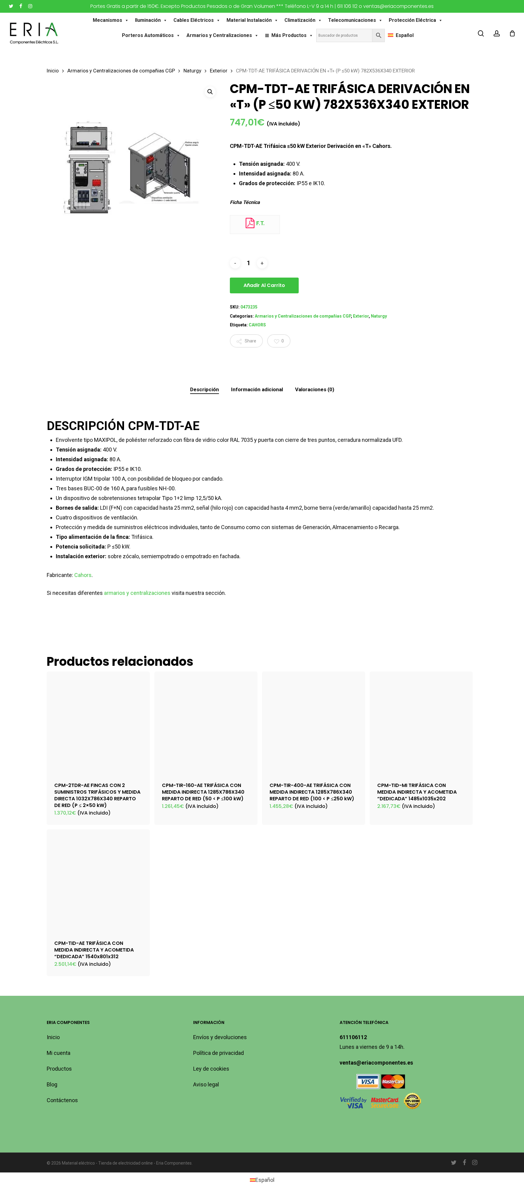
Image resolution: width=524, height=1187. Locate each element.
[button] (210, 91)
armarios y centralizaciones (137, 593)
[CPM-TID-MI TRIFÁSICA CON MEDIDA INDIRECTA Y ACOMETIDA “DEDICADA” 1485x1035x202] (421, 723)
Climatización (299, 20)
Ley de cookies (211, 1068)
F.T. (260, 223)
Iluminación (148, 20)
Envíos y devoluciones (220, 1037)
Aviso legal (206, 1084)
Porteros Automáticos (148, 35)
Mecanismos (107, 20)
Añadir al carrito (264, 285)
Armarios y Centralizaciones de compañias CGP (121, 71)
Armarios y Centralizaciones (219, 35)
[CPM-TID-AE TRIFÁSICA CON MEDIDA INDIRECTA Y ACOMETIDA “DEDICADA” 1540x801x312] (98, 880)
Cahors (83, 575)
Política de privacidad (218, 1053)
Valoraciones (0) (314, 389)
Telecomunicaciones (352, 20)
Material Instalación (249, 20)
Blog (52, 1084)
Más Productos (289, 35)
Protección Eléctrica (412, 20)
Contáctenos (62, 1100)
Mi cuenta (58, 1053)
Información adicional (257, 389)
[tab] (204, 389)
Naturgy (192, 71)
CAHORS (257, 324)
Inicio (53, 71)
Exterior (218, 71)
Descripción (204, 389)
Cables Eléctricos (193, 20)
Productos (59, 1068)
